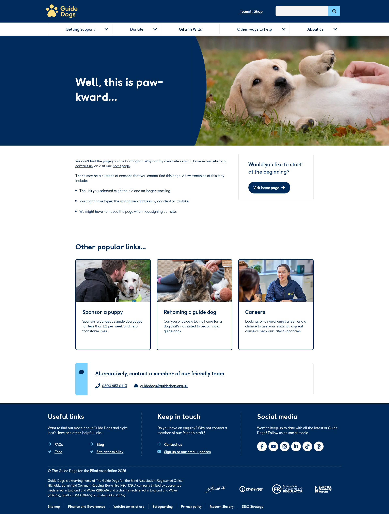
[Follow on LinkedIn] (296, 446)
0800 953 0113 (114, 385)
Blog (100, 444)
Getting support (80, 29)
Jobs (58, 451)
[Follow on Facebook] (262, 446)
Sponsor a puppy (102, 311)
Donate (136, 29)
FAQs (59, 444)
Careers (255, 311)
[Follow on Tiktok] (307, 446)
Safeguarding (163, 506)
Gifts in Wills (190, 29)
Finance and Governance (86, 506)
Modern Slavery (222, 506)
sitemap (219, 161)
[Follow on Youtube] (273, 446)
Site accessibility (109, 451)
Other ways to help (254, 29)
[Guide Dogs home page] (61, 11)
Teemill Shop (251, 11)
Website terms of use (128, 506)
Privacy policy (191, 506)
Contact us (173, 444)
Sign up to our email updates (187, 451)
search (185, 161)
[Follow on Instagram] (285, 446)
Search (334, 11)
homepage (121, 165)
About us (315, 29)
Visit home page (266, 187)
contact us (84, 165)
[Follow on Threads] (319, 446)
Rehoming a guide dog (190, 311)
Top (379, 496)
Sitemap (54, 506)
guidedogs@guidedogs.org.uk (164, 385)
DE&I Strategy (252, 506)
